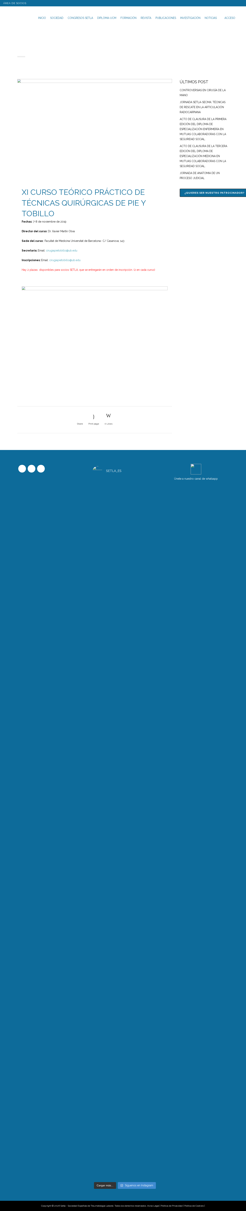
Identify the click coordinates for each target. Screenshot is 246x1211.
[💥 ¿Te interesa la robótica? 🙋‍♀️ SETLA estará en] (147, 986)
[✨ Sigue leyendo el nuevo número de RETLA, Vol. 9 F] (125, 1003)
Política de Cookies (194, 1205)
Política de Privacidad (172, 1205)
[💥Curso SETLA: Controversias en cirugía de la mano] (125, 648)
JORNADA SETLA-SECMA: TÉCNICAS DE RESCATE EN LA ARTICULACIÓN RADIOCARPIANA (202, 107)
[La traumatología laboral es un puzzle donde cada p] (103, 966)
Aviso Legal (153, 1205)
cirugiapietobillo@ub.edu (61, 250)
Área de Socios (14, 3)
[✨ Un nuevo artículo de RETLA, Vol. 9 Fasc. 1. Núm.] (147, 653)
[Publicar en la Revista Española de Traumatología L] (103, 615)
